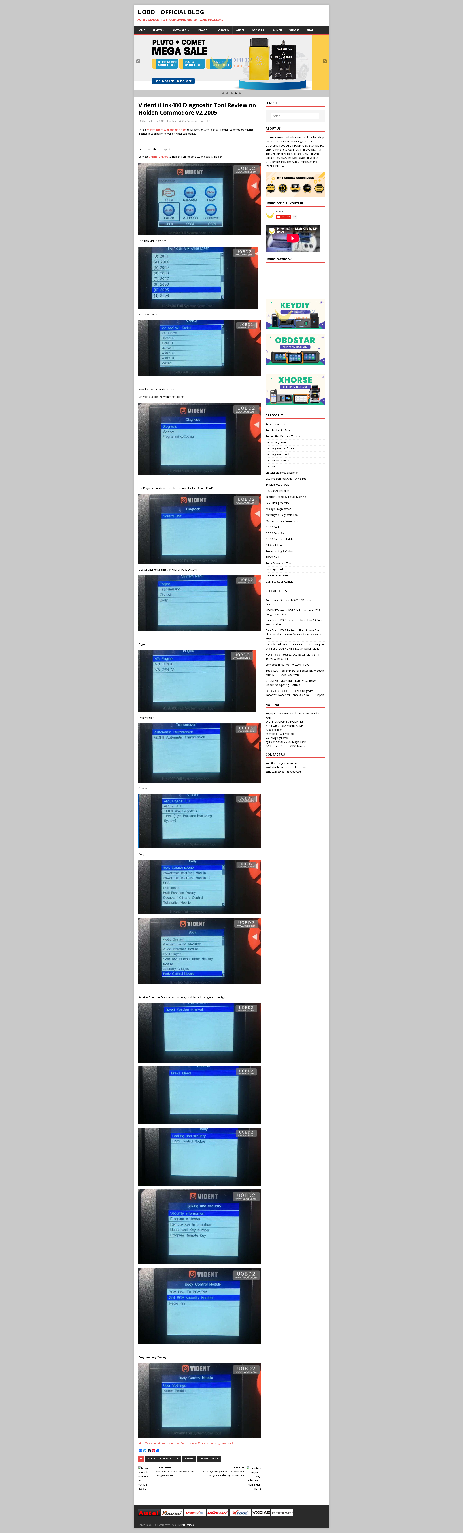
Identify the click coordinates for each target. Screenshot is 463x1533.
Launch (276, 30)
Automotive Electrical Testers (283, 436)
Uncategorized (274, 569)
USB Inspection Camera (280, 581)
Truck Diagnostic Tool (279, 563)
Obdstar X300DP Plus (290, 721)
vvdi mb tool (287, 733)
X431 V (281, 742)
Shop (310, 30)
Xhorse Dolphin (281, 746)
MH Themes (187, 1524)
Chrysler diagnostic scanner (282, 472)
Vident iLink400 (158, 156)
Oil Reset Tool (274, 545)
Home (141, 30)
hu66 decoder (274, 729)
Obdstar (258, 30)
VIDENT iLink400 (209, 1458)
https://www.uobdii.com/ (291, 767)
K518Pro (223, 30)
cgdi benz (271, 742)
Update (202, 30)
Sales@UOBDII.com (286, 763)
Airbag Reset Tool (276, 424)
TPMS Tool (272, 557)
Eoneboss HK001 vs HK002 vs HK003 (287, 664)
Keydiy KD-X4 (273, 713)
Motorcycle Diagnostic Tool (282, 515)
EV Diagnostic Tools (277, 484)
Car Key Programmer (278, 460)
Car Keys (271, 466)
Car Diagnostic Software (280, 448)
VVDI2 (285, 713)
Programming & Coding (279, 551)
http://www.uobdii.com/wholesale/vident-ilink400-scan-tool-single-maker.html (188, 1443)
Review (157, 30)
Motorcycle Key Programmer (283, 521)
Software (179, 30)
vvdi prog (271, 738)
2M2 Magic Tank (296, 742)
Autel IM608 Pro (299, 713)
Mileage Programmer (278, 509)
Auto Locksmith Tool (278, 430)
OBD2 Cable (273, 527)
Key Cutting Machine (278, 503)
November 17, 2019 (153, 121)
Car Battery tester (276, 442)
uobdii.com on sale (277, 575)
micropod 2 (272, 733)
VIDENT (189, 1458)
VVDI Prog (272, 721)
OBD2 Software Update (280, 539)
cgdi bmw (282, 738)
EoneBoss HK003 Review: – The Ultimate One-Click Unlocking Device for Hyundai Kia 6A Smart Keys (294, 634)
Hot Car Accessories (277, 490)
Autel (240, 30)
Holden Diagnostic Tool (163, 1458)
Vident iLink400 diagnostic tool (166, 129)
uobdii (172, 121)
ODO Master (297, 746)
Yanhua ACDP (294, 725)
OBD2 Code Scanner (278, 533)
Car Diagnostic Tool (192, 121)
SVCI (268, 746)
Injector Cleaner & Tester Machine (286, 496)
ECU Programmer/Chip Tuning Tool (286, 478)
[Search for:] (295, 116)
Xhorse (294, 30)
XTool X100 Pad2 (276, 725)
